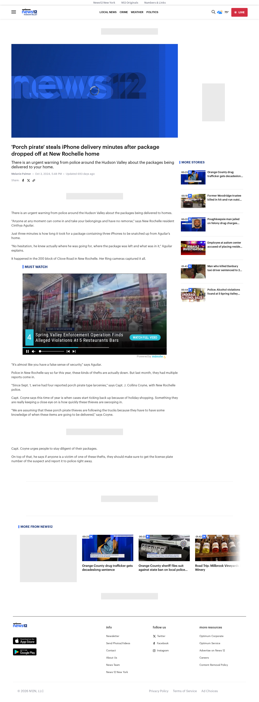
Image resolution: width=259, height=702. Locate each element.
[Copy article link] (33, 180)
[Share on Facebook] (23, 180)
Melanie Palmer (21, 174)
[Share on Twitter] (28, 180)
